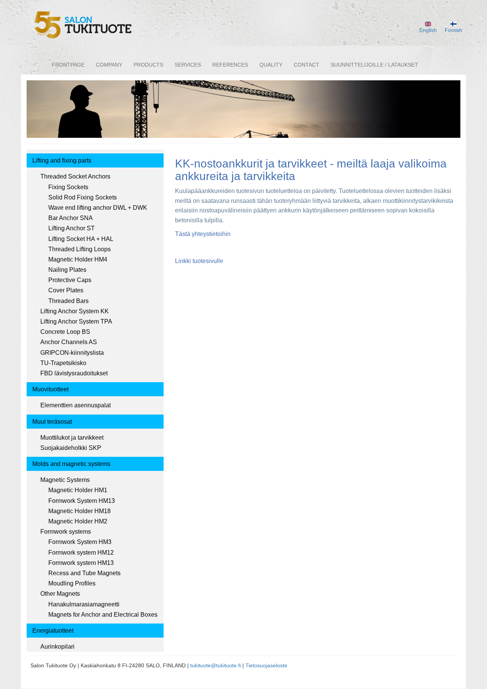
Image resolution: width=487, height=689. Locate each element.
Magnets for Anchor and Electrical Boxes (103, 614)
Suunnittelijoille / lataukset (374, 65)
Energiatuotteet (52, 630)
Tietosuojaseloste (266, 665)
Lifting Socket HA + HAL (80, 239)
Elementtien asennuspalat (75, 405)
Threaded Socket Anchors (75, 176)
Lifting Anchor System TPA (76, 321)
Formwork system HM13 (81, 563)
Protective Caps (69, 280)
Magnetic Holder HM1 (77, 490)
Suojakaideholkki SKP (70, 448)
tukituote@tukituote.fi (215, 665)
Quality (270, 65)
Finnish (453, 30)
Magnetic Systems (65, 480)
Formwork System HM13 (81, 501)
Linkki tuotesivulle (199, 261)
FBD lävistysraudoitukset (74, 373)
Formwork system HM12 (81, 552)
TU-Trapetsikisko (63, 363)
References (230, 65)
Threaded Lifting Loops (79, 249)
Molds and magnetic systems (71, 464)
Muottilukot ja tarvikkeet (71, 437)
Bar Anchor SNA (70, 218)
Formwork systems (65, 531)
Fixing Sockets (68, 187)
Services (188, 65)
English (428, 30)
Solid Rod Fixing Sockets (82, 197)
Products (148, 65)
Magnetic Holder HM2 (77, 521)
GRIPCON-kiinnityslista (72, 352)
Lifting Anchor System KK (74, 311)
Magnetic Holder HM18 (79, 511)
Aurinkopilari (57, 646)
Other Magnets (60, 593)
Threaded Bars (68, 301)
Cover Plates (65, 290)
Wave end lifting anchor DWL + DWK (97, 207)
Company (109, 65)
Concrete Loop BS (65, 332)
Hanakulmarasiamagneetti (83, 604)
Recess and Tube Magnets (84, 573)
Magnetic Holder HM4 (77, 259)
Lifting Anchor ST (71, 228)
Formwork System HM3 (79, 542)
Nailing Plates (67, 269)
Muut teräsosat (52, 421)
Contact (306, 65)
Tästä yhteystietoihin (203, 234)
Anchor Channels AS (68, 342)
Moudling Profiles (71, 583)
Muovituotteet (50, 389)
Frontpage (68, 65)
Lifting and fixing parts (61, 160)
